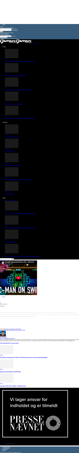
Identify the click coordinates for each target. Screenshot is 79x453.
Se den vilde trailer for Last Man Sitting (13, 328)
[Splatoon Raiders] (11, 190)
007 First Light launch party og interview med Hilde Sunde (20, 227)
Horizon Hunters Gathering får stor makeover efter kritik (19, 118)
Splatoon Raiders (9, 194)
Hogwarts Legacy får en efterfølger (14, 104)
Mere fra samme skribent (13, 343)
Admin (3, 24)
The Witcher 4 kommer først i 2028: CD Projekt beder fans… (20, 61)
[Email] (15, 308)
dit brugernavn (14, 28)
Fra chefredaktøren (6, 448)
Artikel (6, 211)
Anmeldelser (4, 122)
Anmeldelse (7, 134)
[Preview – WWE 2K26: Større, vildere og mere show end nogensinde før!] (11, 252)
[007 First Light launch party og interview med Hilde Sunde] (11, 224)
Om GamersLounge (6, 447)
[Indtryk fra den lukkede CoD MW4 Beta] (11, 72)
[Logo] (8, 43)
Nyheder (4, 46)
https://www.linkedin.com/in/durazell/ (7, 338)
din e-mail (13, 36)
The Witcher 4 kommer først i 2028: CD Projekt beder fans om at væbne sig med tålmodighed (23, 357)
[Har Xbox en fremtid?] (11, 238)
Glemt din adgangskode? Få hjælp (6, 32)
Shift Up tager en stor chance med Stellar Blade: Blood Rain (20, 213)
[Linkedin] (20, 308)
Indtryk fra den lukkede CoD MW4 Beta (15, 75)
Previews (15, 200)
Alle (6, 200)
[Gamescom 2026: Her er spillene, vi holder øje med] (11, 86)
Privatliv (4, 450)
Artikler (3, 197)
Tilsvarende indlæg (4, 343)
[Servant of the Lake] (11, 147)
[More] (24, 308)
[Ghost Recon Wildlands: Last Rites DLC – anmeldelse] (11, 176)
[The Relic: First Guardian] (11, 133)
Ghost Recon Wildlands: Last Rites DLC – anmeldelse (18, 179)
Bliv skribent (4, 449)
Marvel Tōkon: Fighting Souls (12, 165)
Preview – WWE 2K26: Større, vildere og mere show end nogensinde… (23, 256)
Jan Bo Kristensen (3, 303)
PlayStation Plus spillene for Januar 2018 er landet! (15, 330)
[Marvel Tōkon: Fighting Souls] (11, 161)
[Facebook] (2, 308)
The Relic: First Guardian (11, 136)
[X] (6, 308)
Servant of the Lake (10, 151)
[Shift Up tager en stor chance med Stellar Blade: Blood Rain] (11, 210)
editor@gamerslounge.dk (10, 443)
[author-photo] (3, 336)
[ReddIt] (11, 308)
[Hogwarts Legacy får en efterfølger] (11, 100)
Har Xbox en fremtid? (10, 242)
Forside (1, 260)
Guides (8, 200)
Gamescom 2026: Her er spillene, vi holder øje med (18, 89)
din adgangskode (14, 30)
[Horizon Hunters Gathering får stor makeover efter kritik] (11, 114)
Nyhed (6, 58)
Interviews (11, 200)
